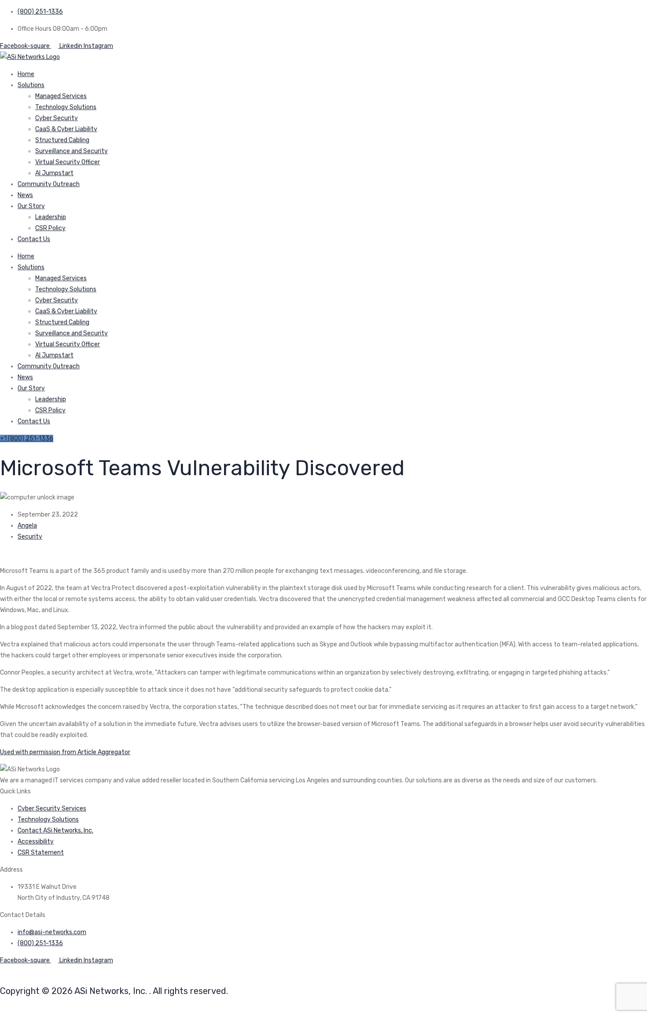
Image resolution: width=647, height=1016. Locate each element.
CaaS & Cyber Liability (66, 129)
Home (26, 74)
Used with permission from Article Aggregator (65, 752)
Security (30, 536)
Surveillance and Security (71, 151)
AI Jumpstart (54, 173)
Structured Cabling (62, 140)
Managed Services (61, 96)
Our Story (31, 206)
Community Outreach (49, 184)
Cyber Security (56, 118)
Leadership (50, 217)
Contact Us (34, 239)
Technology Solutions (65, 107)
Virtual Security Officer (67, 162)
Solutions (31, 85)
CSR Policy (50, 228)
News (25, 195)
